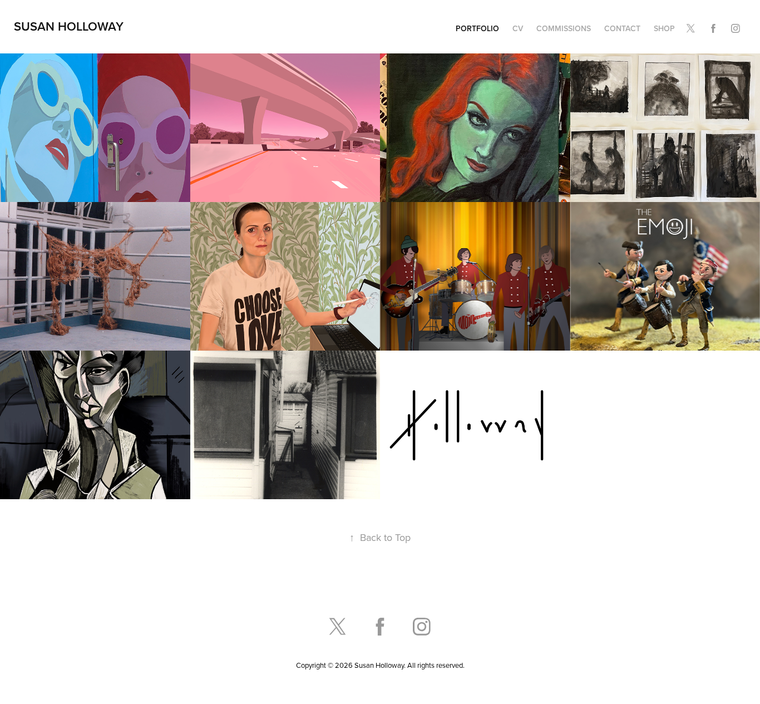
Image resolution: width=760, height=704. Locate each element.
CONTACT (622, 28)
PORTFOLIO (477, 28)
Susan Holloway (69, 26)
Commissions (563, 28)
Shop (664, 28)
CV (517, 28)
